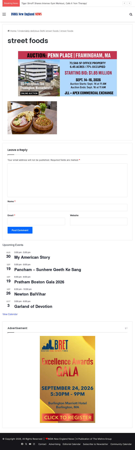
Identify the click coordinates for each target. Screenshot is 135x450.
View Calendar (10, 314)
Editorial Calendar (72, 444)
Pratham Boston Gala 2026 (39, 281)
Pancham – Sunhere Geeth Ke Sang (47, 269)
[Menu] (4, 15)
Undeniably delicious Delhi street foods (38, 31)
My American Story (32, 257)
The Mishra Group (102, 439)
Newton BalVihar (30, 294)
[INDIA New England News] (26, 14)
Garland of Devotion (33, 306)
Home (13, 31)
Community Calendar (121, 444)
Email (11, 215)
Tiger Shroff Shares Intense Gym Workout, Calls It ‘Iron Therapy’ (54, 3)
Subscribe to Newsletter (95, 444)
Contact (42, 444)
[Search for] (131, 15)
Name (11, 201)
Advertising (54, 444)
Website (74, 215)
